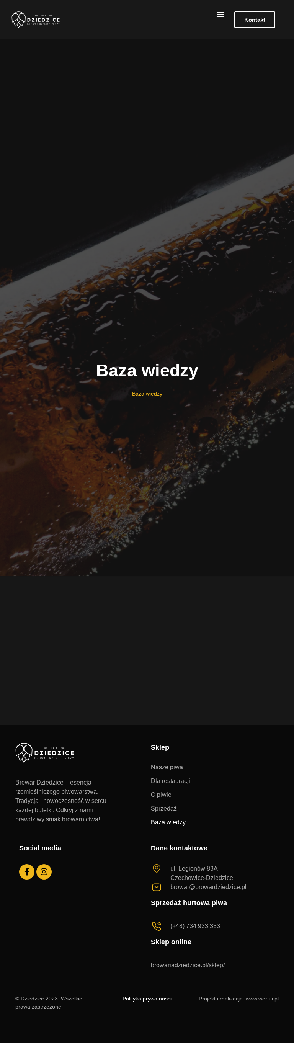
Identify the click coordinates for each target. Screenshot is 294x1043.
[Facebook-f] (26, 872)
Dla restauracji (170, 781)
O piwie (161, 794)
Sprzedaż (164, 808)
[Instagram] (44, 872)
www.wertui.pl (262, 999)
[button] (220, 14)
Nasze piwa (167, 767)
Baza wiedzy (168, 822)
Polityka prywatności (147, 999)
